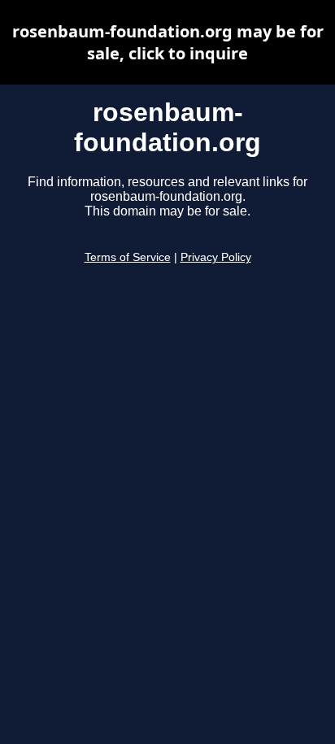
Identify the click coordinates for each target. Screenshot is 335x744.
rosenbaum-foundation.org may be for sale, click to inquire (168, 42)
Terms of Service (128, 257)
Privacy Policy (216, 257)
